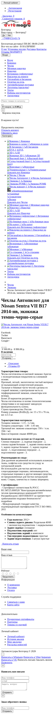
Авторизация (14, 8)
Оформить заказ (9, 133)
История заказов (15, 639)
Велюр (11, 199)
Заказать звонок (44, 660)
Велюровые (31, 243)
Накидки (11, 71)
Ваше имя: (6, 549)
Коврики (11, 63)
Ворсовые (28, 167)
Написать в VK (9, 660)
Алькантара (14, 196)
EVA (20, 150)
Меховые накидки (16, 68)
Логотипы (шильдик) (18, 87)
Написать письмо (26, 660)
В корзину (6, 358)
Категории (7, 136)
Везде (10, 60)
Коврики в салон (38, 144)
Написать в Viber (32, 657)
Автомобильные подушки (20, 84)
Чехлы (10, 65)
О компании (13, 584)
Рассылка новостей (17, 644)
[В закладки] (2, 347)
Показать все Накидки (18, 213)
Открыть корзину (10, 130)
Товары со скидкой (17, 624)
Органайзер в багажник (19, 79)
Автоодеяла (13, 95)
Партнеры (12, 622)
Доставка (12, 587)
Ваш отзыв (6, 555)
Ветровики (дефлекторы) (20, 74)
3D (17, 152)
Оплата (11, 590)
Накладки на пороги (17, 76)
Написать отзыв (10, 544)
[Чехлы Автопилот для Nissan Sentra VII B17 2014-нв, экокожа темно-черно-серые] (27, 327)
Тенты (10, 90)
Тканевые (13, 193)
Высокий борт (35, 158)
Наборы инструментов (18, 93)
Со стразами (32, 252)
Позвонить (6, 662)
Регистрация (14, 11)
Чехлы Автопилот (41, 178)
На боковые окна (39, 221)
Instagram (46, 657)
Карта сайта (13, 604)
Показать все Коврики (18, 172)
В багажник (31, 147)
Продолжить (8, 577)
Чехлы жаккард (36, 186)
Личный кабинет (16, 636)
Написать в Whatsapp (12, 657)
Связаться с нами (16, 602)
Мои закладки (14, 642)
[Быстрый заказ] (14, 358)
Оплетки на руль (15, 82)
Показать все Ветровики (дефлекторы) (27, 227)
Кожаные (13, 246)
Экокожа (26, 181)
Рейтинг (5, 570)
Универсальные (37, 169)
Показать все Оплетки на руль (22, 258)
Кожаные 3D (32, 155)
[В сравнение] (5, 347)
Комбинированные (22, 191)
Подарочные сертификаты (20, 619)
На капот (27, 224)
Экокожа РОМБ (37, 184)
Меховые (27, 249)
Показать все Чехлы (17, 202)
